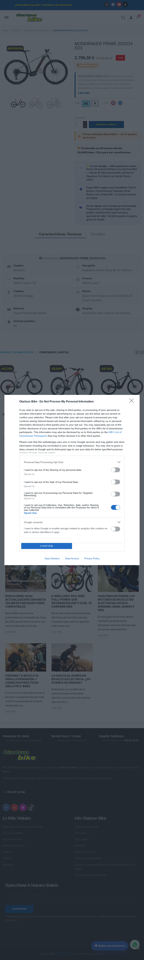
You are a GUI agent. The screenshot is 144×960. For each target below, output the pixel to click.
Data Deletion (52, 558)
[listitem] (72, 462)
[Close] (132, 401)
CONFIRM (46, 546)
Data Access (72, 558)
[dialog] (72, 480)
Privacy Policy (92, 558)
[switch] (115, 469)
